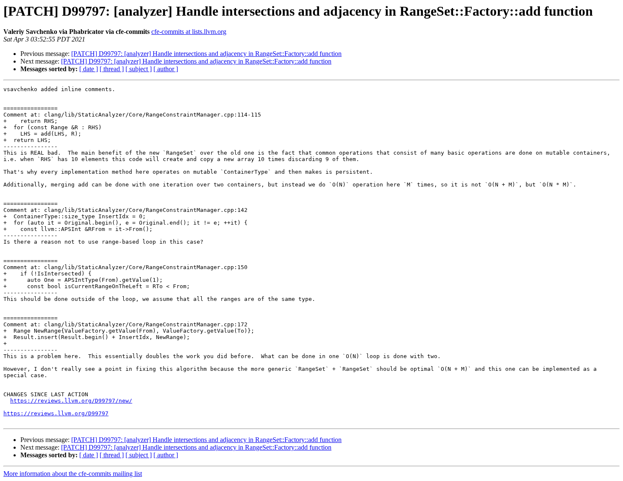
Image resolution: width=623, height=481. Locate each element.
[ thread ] (112, 68)
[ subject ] (138, 68)
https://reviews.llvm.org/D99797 (55, 413)
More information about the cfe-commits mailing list (72, 473)
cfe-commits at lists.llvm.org (188, 31)
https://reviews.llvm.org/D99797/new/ (71, 401)
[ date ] (88, 68)
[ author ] (165, 68)
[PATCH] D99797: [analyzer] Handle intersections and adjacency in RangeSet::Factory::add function (206, 53)
